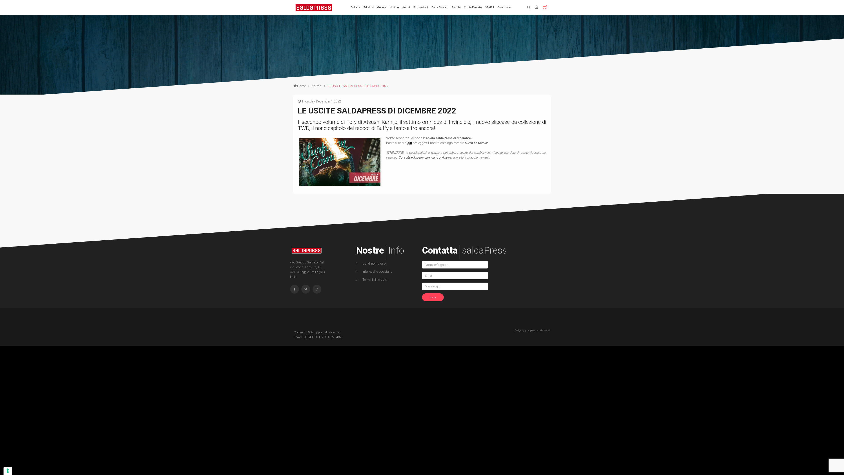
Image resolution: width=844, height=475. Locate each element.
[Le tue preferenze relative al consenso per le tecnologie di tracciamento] (8, 471)
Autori (406, 7)
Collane (355, 7)
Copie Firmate (473, 7)
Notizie (394, 7)
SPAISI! (489, 7)
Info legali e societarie (377, 271)
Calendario (504, 7)
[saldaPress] (313, 7)
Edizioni (369, 7)
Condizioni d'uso (374, 263)
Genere (381, 7)
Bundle (456, 7)
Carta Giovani (439, 7)
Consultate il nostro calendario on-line (423, 157)
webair (547, 330)
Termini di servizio (374, 279)
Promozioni (420, 7)
